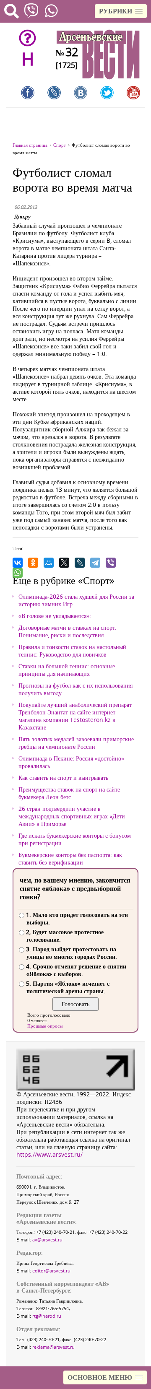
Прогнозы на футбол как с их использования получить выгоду (75, 689)
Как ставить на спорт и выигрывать (63, 777)
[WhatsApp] (18, 573)
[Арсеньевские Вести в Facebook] (27, 92)
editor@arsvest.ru (51, 1270)
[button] (121, 11)
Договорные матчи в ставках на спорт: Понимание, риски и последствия (67, 631)
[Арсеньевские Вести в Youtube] (133, 92)
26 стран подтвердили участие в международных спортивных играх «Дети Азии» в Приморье (71, 816)
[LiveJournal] (80, 563)
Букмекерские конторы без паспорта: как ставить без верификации (70, 858)
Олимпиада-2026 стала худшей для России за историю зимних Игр (76, 600)
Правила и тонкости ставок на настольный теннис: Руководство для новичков (72, 650)
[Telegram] (95, 563)
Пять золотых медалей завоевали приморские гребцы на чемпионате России (76, 742)
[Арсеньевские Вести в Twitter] (107, 92)
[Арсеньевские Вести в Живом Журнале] (54, 92)
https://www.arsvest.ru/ (49, 1154)
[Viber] (111, 563)
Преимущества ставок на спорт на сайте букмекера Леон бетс (69, 793)
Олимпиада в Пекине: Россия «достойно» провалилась (71, 762)
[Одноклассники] (33, 563)
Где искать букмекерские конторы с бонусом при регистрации (74, 839)
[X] (64, 563)
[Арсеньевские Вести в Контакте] (80, 92)
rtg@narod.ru (46, 1316)
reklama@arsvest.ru (53, 1347)
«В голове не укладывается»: (54, 616)
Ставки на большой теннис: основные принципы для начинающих (66, 670)
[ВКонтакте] (18, 563)
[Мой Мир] (49, 563)
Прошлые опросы (44, 1026)
